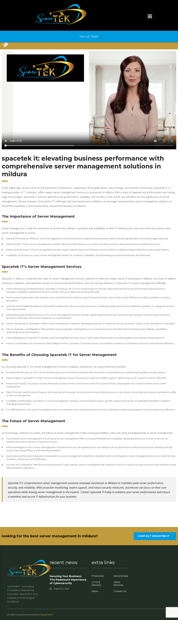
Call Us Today (89, 36)
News (95, 591)
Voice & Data (121, 575)
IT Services (98, 575)
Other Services (118, 583)
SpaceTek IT (46, 614)
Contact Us (120, 591)
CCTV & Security (96, 583)
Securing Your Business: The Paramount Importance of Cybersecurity (68, 580)
